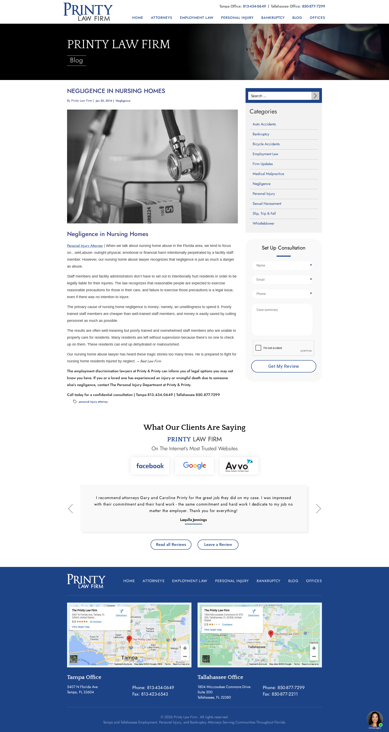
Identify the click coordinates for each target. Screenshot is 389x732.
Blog (297, 17)
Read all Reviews (171, 544)
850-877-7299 (313, 6)
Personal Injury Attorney (85, 245)
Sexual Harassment (267, 203)
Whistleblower (263, 223)
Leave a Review (218, 544)
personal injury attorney (93, 402)
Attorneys (161, 17)
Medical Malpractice (268, 173)
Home (137, 17)
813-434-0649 (254, 6)
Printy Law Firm (81, 100)
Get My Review (283, 366)
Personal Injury (237, 17)
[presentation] (283, 348)
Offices (317, 17)
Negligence (123, 101)
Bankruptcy (273, 17)
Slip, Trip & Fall (264, 213)
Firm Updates (263, 163)
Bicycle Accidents (266, 144)
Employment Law (196, 17)
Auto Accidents (264, 124)
